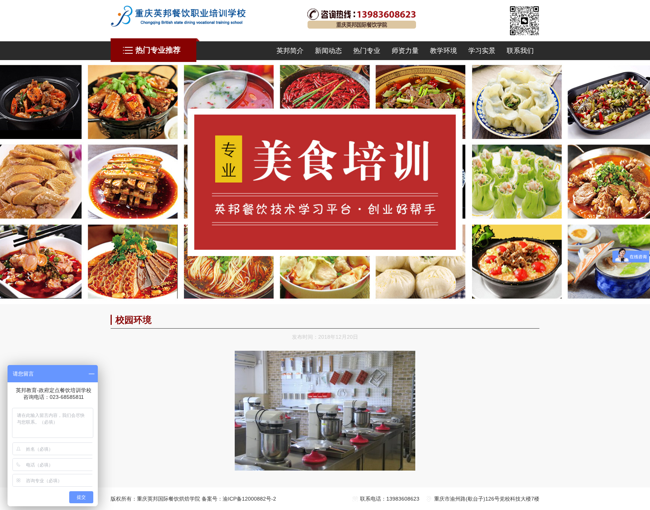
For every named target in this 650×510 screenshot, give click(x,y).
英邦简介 (290, 50)
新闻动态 (328, 50)
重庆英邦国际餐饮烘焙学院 (168, 499)
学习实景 (481, 50)
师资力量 (405, 50)
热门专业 (366, 50)
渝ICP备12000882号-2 (249, 499)
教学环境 (443, 50)
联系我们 (520, 50)
